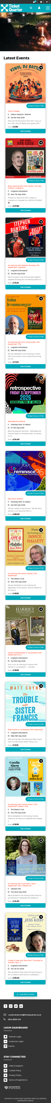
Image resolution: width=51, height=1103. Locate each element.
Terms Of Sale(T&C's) (17, 1080)
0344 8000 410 (14, 1019)
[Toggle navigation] (48, 8)
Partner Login (14, 1037)
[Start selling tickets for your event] (46, 2)
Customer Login (15, 1041)
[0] (33, 2)
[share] (41, 67)
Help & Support (15, 1066)
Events (11, 1046)
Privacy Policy (14, 1075)
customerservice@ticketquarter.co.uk (24, 1015)
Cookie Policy (14, 1070)
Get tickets (25, 131)
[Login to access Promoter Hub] (41, 2)
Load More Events (27, 994)
